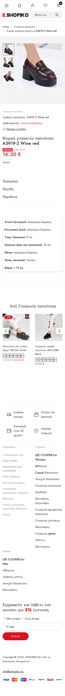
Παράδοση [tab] (10, 197)
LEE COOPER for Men (13, 561)
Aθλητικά (41, 466)
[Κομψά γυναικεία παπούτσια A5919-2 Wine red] (39, 65)
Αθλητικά (8, 570)
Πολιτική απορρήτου (14, 483)
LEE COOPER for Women (46, 457)
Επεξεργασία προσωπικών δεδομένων (15, 491)
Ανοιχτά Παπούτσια (47, 479)
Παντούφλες (42, 527)
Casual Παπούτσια (46, 472)
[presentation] (6, 331)
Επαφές (7, 514)
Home (6, 26)
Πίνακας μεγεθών (16, 129)
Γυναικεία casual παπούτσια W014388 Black (47, 350)
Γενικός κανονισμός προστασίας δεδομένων (15, 507)
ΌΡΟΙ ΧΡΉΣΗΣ (11, 477)
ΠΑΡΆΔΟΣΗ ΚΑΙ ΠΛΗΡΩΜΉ (12, 469)
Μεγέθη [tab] (8, 189)
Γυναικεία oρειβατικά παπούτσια (48, 511)
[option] (9, 50)
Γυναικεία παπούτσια (24, 26)
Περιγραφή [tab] (10, 181)
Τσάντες (40, 540)
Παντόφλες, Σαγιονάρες (42, 501)
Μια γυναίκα (13, 619)
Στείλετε (15, 636)
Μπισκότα (8, 499)
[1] (57, 14)
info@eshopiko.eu (13, 672)
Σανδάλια (41, 492)
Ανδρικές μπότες (13, 577)
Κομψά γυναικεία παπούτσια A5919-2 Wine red (32, 31)
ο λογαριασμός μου (13, 455)
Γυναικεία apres (45, 533)
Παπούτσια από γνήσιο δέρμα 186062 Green (15, 348)
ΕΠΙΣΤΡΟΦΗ (10, 461)
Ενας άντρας (32, 619)
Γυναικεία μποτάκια (47, 520)
